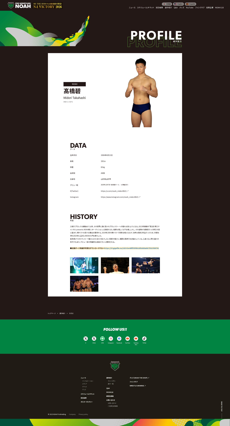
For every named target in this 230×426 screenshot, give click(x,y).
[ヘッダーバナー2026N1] (47, 5)
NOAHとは (109, 392)
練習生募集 (110, 396)
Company (72, 414)
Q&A (108, 388)
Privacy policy (83, 414)
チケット (84, 387)
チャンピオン (112, 381)
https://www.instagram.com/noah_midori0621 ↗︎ (121, 197)
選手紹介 (62, 313)
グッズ (84, 389)
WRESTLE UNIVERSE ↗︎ (138, 386)
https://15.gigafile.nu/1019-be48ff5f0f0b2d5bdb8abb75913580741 (131, 248)
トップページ (52, 313)
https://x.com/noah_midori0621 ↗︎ (115, 191)
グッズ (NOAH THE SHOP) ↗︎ (139, 378)
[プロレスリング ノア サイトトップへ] (19, 5)
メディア (84, 384)
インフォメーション (87, 381)
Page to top (222, 406)
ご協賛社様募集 (113, 406)
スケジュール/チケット (87, 394)
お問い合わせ (110, 400)
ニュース (83, 378)
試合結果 (83, 398)
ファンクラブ (134, 382)
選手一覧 (111, 384)
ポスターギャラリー (87, 402)
